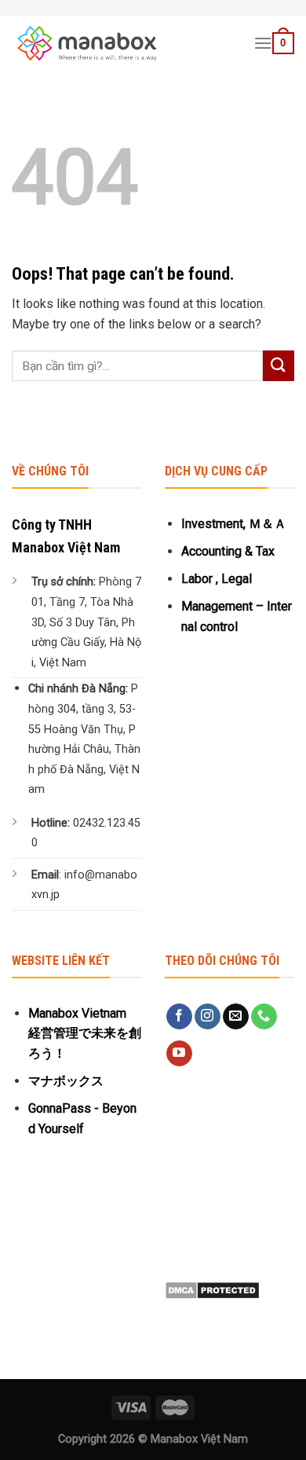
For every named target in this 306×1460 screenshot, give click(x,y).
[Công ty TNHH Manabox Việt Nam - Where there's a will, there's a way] (121, 43)
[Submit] (278, 365)
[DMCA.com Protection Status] (212, 1289)
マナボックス (66, 1080)
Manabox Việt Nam (199, 1439)
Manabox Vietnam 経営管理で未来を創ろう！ (84, 1033)
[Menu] (262, 43)
